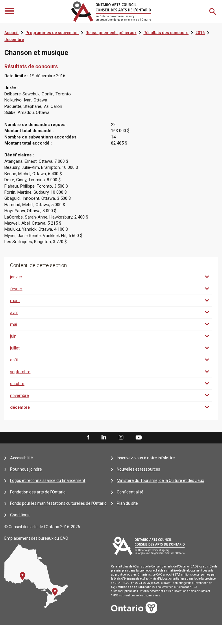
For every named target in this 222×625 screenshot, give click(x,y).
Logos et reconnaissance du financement (47, 480)
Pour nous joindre (26, 469)
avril (14, 312)
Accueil (11, 32)
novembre (19, 395)
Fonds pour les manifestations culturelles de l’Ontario (58, 503)
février (16, 288)
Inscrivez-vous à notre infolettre (146, 458)
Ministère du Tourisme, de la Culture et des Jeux (160, 480)
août (14, 360)
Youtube (139, 437)
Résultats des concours (165, 32)
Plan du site (127, 503)
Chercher (213, 12)
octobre (17, 383)
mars (15, 300)
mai (13, 324)
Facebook (87, 437)
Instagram (121, 437)
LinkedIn (104, 437)
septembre (20, 371)
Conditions (19, 515)
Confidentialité (130, 492)
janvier (16, 277)
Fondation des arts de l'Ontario (38, 492)
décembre (14, 39)
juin (13, 336)
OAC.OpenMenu (9, 12)
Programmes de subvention (52, 32)
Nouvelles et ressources (138, 469)
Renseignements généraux (111, 32)
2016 (200, 32)
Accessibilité (21, 458)
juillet (15, 348)
